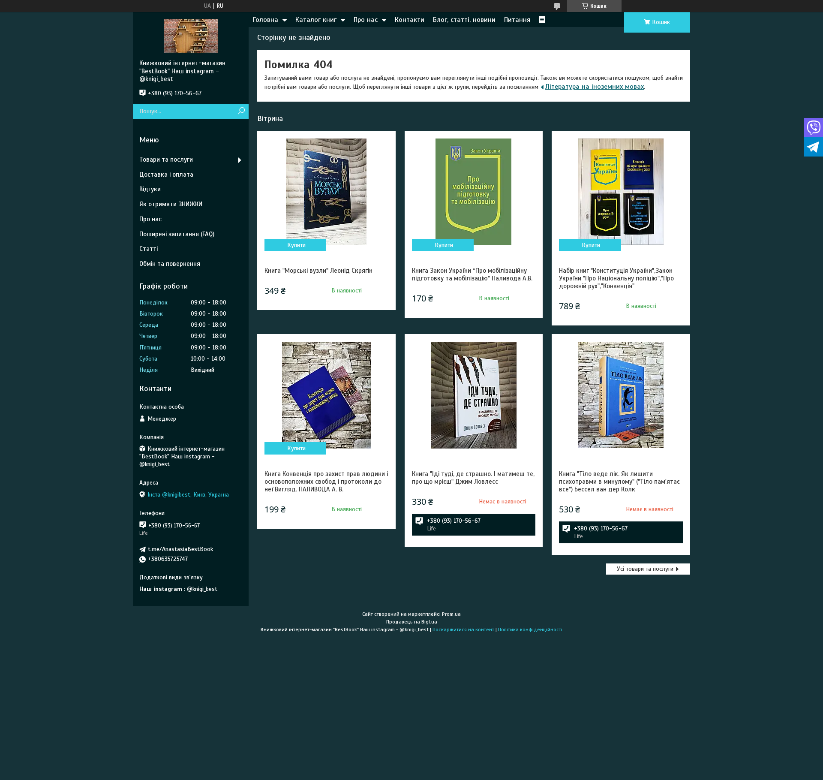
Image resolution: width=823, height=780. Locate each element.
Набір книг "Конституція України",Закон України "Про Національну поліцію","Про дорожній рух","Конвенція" (616, 278)
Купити (296, 245)
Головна (265, 19)
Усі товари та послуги (645, 568)
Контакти (409, 19)
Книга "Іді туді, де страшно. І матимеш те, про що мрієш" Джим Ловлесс (473, 477)
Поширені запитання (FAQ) (176, 234)
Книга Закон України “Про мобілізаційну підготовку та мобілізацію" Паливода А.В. (472, 274)
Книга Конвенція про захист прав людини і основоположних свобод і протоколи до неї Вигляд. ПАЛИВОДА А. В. (326, 481)
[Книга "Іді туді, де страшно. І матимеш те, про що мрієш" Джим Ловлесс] (473, 395)
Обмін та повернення (169, 264)
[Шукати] (241, 111)
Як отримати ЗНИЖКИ (170, 204)
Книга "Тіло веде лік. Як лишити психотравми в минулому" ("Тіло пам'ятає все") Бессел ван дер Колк (619, 481)
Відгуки (150, 189)
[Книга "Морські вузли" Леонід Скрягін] (326, 191)
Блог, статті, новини (464, 19)
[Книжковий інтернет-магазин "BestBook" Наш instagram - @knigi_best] (190, 35)
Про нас (366, 19)
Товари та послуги (166, 159)
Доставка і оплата (166, 174)
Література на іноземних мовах (594, 86)
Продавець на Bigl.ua (411, 622)
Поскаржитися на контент (463, 629)
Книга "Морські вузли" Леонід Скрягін (318, 270)
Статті (148, 249)
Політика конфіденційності (530, 629)
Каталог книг (315, 19)
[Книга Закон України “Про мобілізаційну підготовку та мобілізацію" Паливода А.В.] (473, 191)
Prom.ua (451, 614)
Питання (517, 19)
